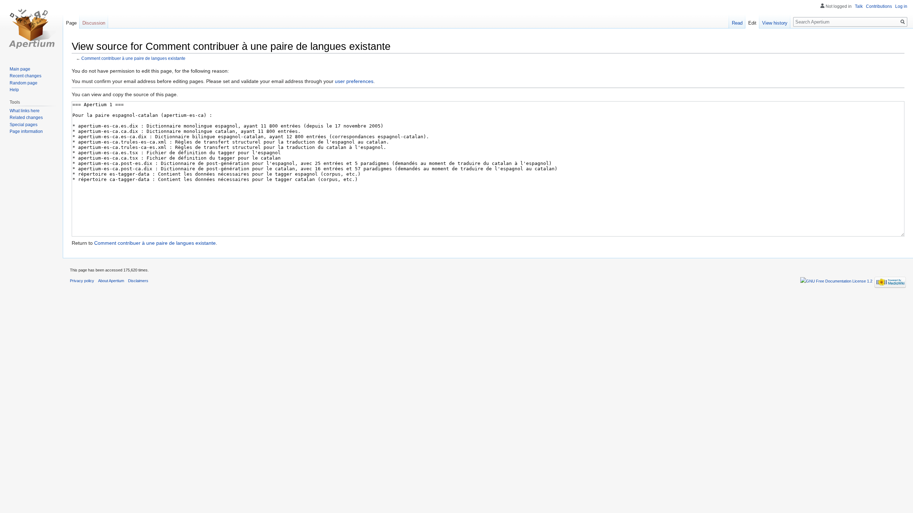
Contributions (879, 6)
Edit (752, 23)
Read (737, 23)
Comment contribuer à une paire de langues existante (133, 58)
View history (774, 23)
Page (71, 23)
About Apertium (111, 281)
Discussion (93, 23)
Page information (26, 131)
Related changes (26, 117)
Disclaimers (138, 281)
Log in (901, 6)
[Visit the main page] (31, 28)
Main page (20, 69)
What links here (25, 110)
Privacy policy (82, 281)
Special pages (23, 124)
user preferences (354, 81)
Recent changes (25, 75)
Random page (23, 83)
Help (14, 89)
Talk (859, 6)
